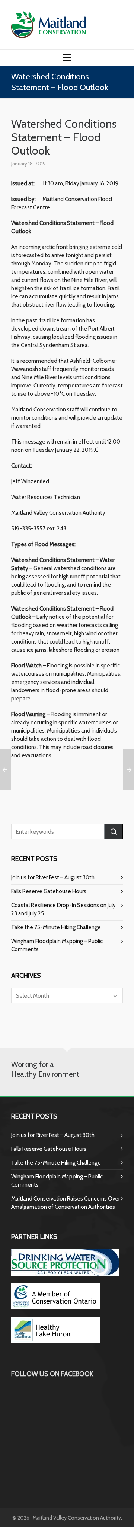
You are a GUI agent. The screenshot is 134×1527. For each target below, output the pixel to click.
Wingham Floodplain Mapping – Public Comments (57, 945)
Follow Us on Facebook (52, 1374)
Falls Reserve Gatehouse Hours (48, 891)
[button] (113, 831)
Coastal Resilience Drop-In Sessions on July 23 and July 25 (63, 909)
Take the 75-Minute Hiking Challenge (56, 927)
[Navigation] (67, 58)
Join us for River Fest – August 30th (53, 877)
